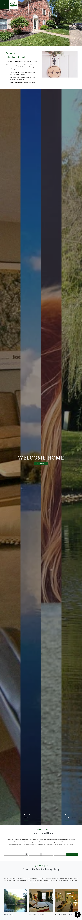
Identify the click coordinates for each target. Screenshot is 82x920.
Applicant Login (66, 3)
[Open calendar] (26, 854)
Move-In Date (8, 854)
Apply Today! (40, 463)
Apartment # (46, 854)
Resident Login (76, 3)
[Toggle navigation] (4, 4)
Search (72, 854)
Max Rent (57, 854)
